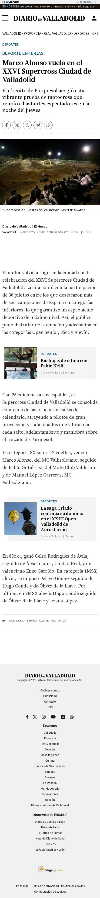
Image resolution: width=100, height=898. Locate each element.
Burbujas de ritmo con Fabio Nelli (64, 363)
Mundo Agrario (50, 788)
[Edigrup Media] (50, 869)
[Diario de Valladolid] (49, 18)
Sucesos (50, 777)
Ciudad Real (47, 620)
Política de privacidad (45, 886)
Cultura (50, 760)
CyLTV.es (50, 844)
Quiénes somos (50, 690)
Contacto (50, 701)
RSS (50, 707)
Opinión (50, 799)
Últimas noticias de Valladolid (50, 805)
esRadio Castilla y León (50, 849)
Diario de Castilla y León (50, 821)
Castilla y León (50, 755)
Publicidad (50, 696)
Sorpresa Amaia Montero (36, 6)
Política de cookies (73, 886)
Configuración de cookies (50, 891)
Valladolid (11, 33)
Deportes (82, 33)
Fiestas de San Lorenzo (50, 766)
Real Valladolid (57, 33)
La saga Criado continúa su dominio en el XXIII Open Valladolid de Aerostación (62, 519)
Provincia (32, 33)
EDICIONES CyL (85, 2)
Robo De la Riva (65, 6)
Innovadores (50, 794)
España (32, 620)
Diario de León (50, 827)
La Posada (50, 783)
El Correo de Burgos (50, 833)
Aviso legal (22, 886)
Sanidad (50, 772)
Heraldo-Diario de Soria (50, 838)
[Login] (94, 18)
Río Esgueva (86, 6)
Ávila (62, 620)
